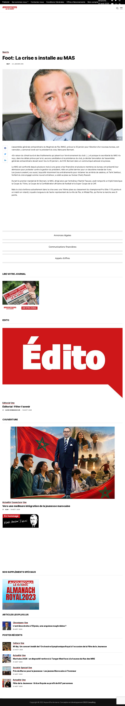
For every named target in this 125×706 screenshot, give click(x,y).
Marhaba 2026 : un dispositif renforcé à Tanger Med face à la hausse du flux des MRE (54, 659)
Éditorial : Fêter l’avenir (16, 406)
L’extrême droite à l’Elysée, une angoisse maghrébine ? (39, 626)
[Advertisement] (67, 204)
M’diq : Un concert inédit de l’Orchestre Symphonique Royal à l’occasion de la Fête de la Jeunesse (60, 646)
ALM (6, 509)
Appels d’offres (62, 258)
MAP (8, 64)
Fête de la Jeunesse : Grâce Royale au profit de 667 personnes (43, 683)
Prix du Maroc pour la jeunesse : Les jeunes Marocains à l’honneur (44, 671)
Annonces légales (62, 235)
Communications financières (62, 247)
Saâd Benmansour (12, 410)
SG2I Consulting (89, 702)
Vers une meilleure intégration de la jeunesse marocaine (36, 506)
